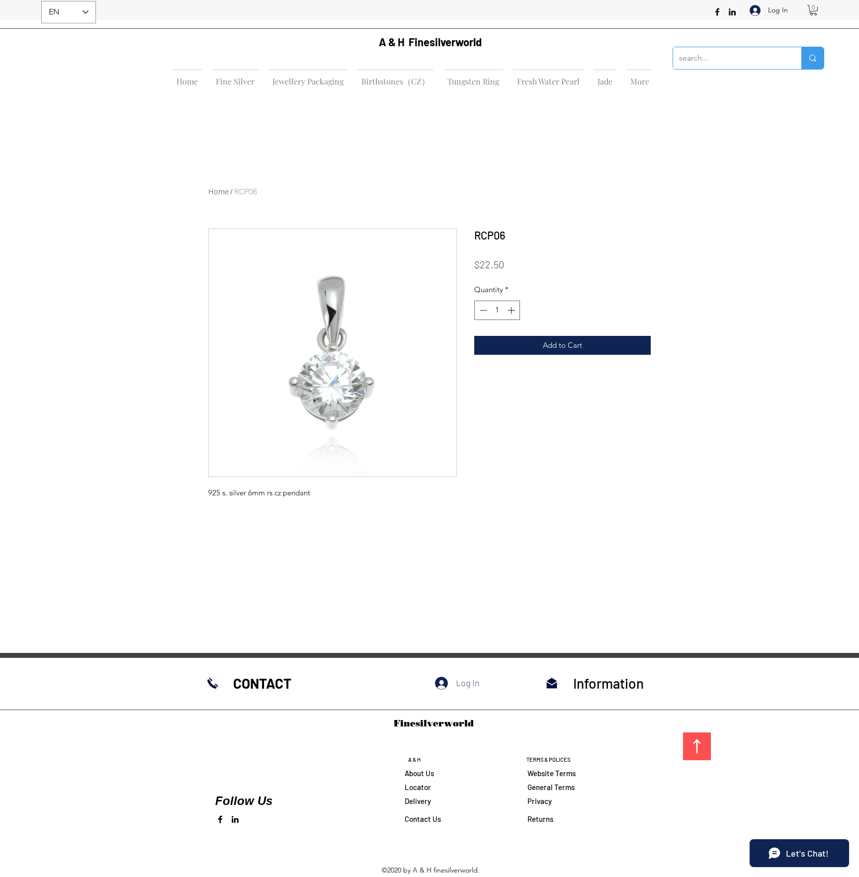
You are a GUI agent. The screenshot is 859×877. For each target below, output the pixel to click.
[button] (813, 10)
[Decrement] (482, 310)
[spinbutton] (497, 310)
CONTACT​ (262, 683)
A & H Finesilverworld (430, 41)
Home (218, 191)
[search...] (812, 58)
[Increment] (512, 310)
